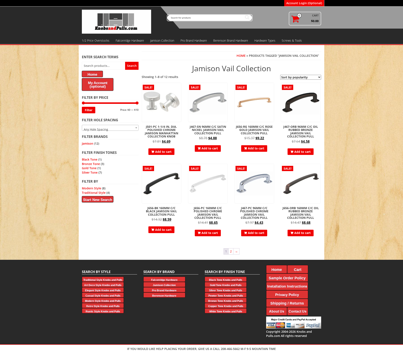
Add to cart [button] (163, 152)
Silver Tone (90, 172)
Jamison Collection (162, 40)
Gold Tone (89, 168)
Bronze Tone (91, 164)
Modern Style (91, 188)
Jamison (87, 143)
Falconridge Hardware (130, 40)
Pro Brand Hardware (194, 40)
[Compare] (179, 96)
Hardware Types (264, 40)
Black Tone (89, 159)
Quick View (179, 89)
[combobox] (110, 128)
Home (241, 56)
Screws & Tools (292, 40)
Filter (88, 110)
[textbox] (110, 129)
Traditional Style (94, 193)
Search (132, 66)
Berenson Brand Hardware (230, 40)
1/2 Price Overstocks (95, 40)
